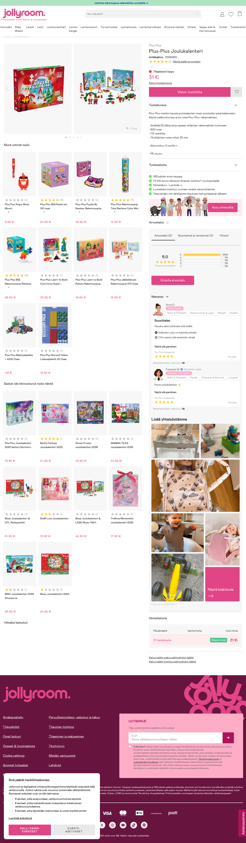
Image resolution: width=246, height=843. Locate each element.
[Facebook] (102, 825)
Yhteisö (224, 235)
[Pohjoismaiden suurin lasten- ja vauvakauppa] (24, 13)
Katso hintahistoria (160, 83)
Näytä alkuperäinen (165, 346)
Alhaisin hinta (218, 640)
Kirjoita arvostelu (173, 280)
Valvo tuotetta (189, 92)
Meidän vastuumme (62, 756)
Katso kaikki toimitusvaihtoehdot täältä (172, 661)
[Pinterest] (144, 825)
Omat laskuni (12, 736)
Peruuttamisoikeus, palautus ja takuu (74, 717)
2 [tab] (70, 138)
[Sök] (197, 14)
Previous (7, 89)
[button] (231, 14)
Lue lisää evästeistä (20, 818)
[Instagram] (112, 825)
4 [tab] (77, 138)
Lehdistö (55, 765)
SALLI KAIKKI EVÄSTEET (29, 830)
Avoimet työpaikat (15, 765)
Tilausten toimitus (61, 727)
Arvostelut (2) (163, 235)
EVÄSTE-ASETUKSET (74, 830)
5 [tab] (81, 138)
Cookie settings (14, 756)
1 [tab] (66, 138)
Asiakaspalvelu (13, 717)
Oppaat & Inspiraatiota (19, 746)
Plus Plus (155, 46)
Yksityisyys (57, 746)
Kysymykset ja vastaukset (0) (195, 235)
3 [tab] (74, 138)
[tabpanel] (38, 89)
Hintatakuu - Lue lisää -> (167, 185)
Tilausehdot (11, 727)
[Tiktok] (133, 825)
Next (138, 89)
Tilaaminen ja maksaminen (66, 736)
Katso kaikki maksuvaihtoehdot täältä (171, 657)
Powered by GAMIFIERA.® (164, 604)
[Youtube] (123, 825)
